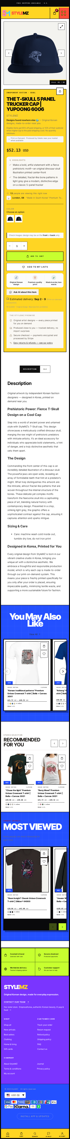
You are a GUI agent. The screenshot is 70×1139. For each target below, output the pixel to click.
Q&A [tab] (45, 369)
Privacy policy (43, 1068)
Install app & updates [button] (35, 1116)
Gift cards (8, 1049)
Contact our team (14, 1002)
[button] (44, 646)
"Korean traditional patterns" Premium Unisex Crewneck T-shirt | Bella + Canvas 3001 (27, 693)
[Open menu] (64, 13)
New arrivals (9, 1029)
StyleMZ (12, 115)
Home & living (10, 1044)
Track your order (44, 1025)
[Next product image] (61, 53)
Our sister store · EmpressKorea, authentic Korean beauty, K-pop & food (34, 1008)
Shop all (7, 1025)
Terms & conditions (12, 1068)
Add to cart (37, 256)
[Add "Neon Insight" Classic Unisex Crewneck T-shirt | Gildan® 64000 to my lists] (44, 861)
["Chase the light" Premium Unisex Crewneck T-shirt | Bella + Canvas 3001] (19, 769)
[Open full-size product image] (61, 26)
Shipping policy (44, 1039)
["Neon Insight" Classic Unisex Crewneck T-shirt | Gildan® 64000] (27, 870)
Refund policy (43, 1034)
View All (33, 634)
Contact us (42, 1049)
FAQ (39, 1044)
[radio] (10, 218)
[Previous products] (54, 743)
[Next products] (62, 743)
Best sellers (9, 1034)
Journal (40, 1064)
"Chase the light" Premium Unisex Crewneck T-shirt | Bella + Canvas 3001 (18, 793)
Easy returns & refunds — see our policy (33, 343)
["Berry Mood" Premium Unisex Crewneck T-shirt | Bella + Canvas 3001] (51, 769)
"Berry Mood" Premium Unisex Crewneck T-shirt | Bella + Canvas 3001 (50, 793)
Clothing (8, 1039)
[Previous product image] (8, 53)
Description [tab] (30, 369)
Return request (44, 1029)
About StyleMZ (11, 1064)
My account (9, 1073)
